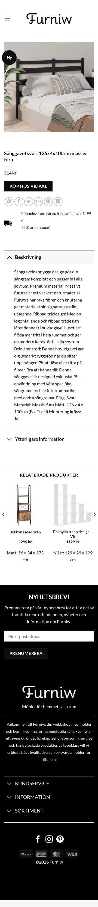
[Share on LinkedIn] (58, 201)
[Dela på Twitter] (28, 201)
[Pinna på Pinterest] (48, 201)
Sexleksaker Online (55, 882)
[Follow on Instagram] (49, 840)
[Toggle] (9, 257)
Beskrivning (28, 257)
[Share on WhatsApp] (9, 201)
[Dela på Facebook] (18, 201)
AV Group (27, 882)
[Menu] (7, 18)
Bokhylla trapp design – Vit (73, 534)
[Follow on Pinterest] (60, 840)
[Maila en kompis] (38, 201)
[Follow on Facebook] (38, 840)
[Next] (94, 525)
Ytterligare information (40, 439)
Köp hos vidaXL (28, 186)
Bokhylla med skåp (25, 532)
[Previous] (4, 525)
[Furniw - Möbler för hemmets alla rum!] (49, 18)
